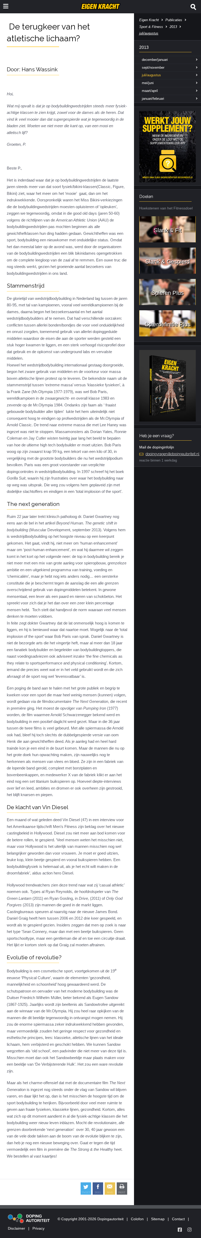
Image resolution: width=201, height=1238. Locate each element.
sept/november (153, 67)
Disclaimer (16, 1228)
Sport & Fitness (151, 27)
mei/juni (148, 83)
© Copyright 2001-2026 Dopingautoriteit (91, 1219)
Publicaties (173, 20)
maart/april (150, 91)
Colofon (137, 1219)
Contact (178, 1219)
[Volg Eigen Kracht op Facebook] (179, 1229)
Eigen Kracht (149, 20)
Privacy (38, 1228)
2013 (173, 27)
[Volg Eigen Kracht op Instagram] (189, 1229)
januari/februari (153, 99)
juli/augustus (151, 75)
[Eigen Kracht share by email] (110, 1188)
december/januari (155, 60)
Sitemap (158, 1219)
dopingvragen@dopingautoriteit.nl (172, 454)
